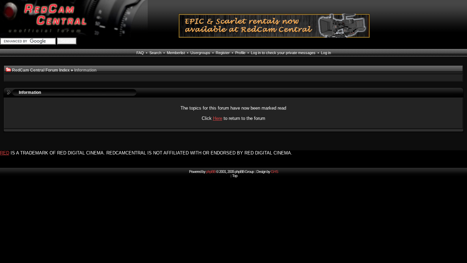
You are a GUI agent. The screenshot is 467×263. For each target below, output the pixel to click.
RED (4, 152)
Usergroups (200, 53)
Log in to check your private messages (283, 53)
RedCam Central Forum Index (41, 70)
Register (223, 53)
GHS (274, 172)
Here (217, 118)
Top (234, 176)
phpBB (210, 172)
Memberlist (176, 53)
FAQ (140, 53)
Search (155, 53)
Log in (326, 53)
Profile (240, 53)
